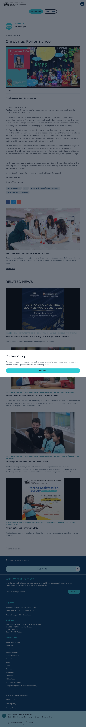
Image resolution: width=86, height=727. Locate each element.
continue (43, 370)
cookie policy (42, 364)
